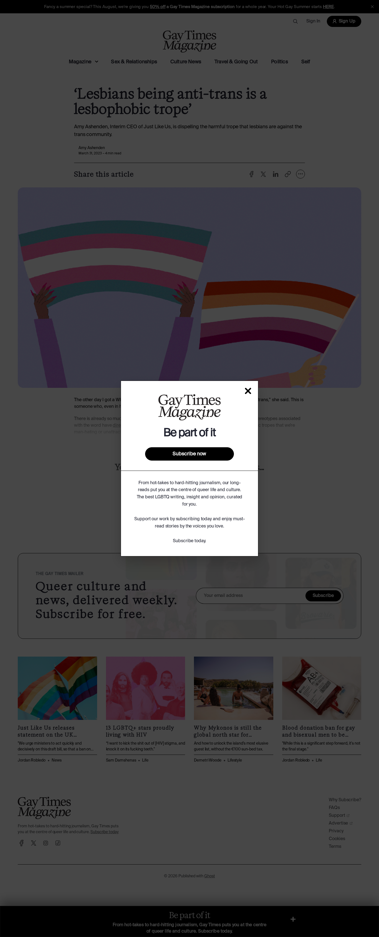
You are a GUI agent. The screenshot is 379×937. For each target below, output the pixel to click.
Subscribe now (189, 453)
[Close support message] (248, 390)
